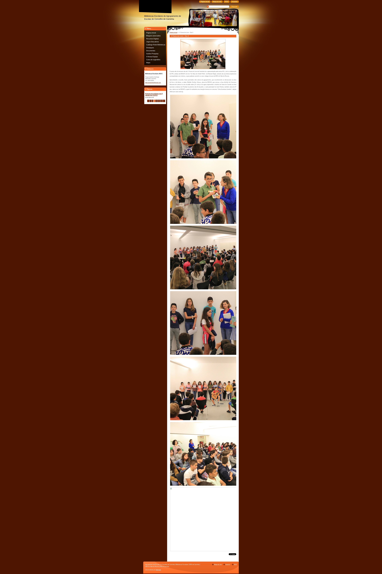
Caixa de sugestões (153, 59)
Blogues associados (153, 36)
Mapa (148, 62)
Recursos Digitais (152, 39)
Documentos (150, 51)
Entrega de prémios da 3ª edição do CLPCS (154, 94)
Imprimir (228, 564)
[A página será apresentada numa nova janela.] (203, 69)
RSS (235, 564)
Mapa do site (218, 564)
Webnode (158, 570)
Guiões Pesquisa (152, 54)
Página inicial (151, 33)
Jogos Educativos (152, 42)
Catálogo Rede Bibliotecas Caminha (155, 45)
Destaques (150, 48)
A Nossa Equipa (152, 57)
